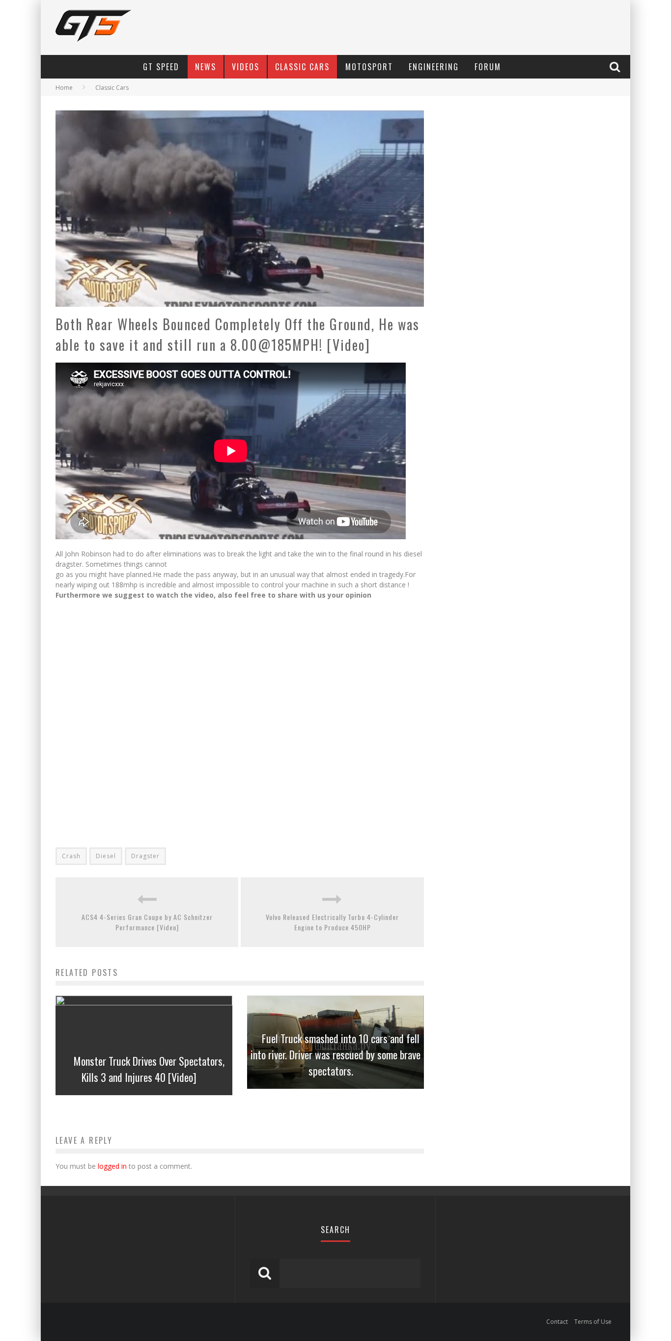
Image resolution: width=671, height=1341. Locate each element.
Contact (557, 1321)
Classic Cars (302, 67)
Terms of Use (593, 1321)
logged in (112, 1166)
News (205, 67)
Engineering (434, 67)
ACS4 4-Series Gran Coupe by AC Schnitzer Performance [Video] (147, 922)
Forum (488, 67)
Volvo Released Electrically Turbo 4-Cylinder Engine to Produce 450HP (332, 922)
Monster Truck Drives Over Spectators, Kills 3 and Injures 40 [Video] (149, 1069)
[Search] (616, 66)
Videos (245, 67)
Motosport (369, 67)
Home (64, 87)
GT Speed (161, 67)
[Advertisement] (157, 695)
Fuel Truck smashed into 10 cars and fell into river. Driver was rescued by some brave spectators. (335, 1054)
